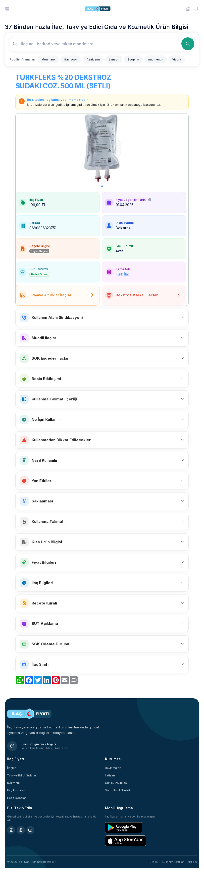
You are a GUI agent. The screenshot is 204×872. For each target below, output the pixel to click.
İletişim (110, 775)
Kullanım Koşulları (173, 861)
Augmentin (155, 59)
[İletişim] (196, 8)
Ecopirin (133, 59)
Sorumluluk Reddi (117, 790)
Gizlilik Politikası (116, 783)
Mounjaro (48, 59)
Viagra (176, 59)
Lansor (114, 59)
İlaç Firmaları (16, 790)
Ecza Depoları (17, 798)
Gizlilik (154, 861)
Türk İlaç (123, 274)
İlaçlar (11, 768)
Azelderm (93, 59)
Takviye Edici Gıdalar (21, 775)
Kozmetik (13, 783)
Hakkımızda (113, 768)
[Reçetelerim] (188, 8)
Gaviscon (71, 59)
